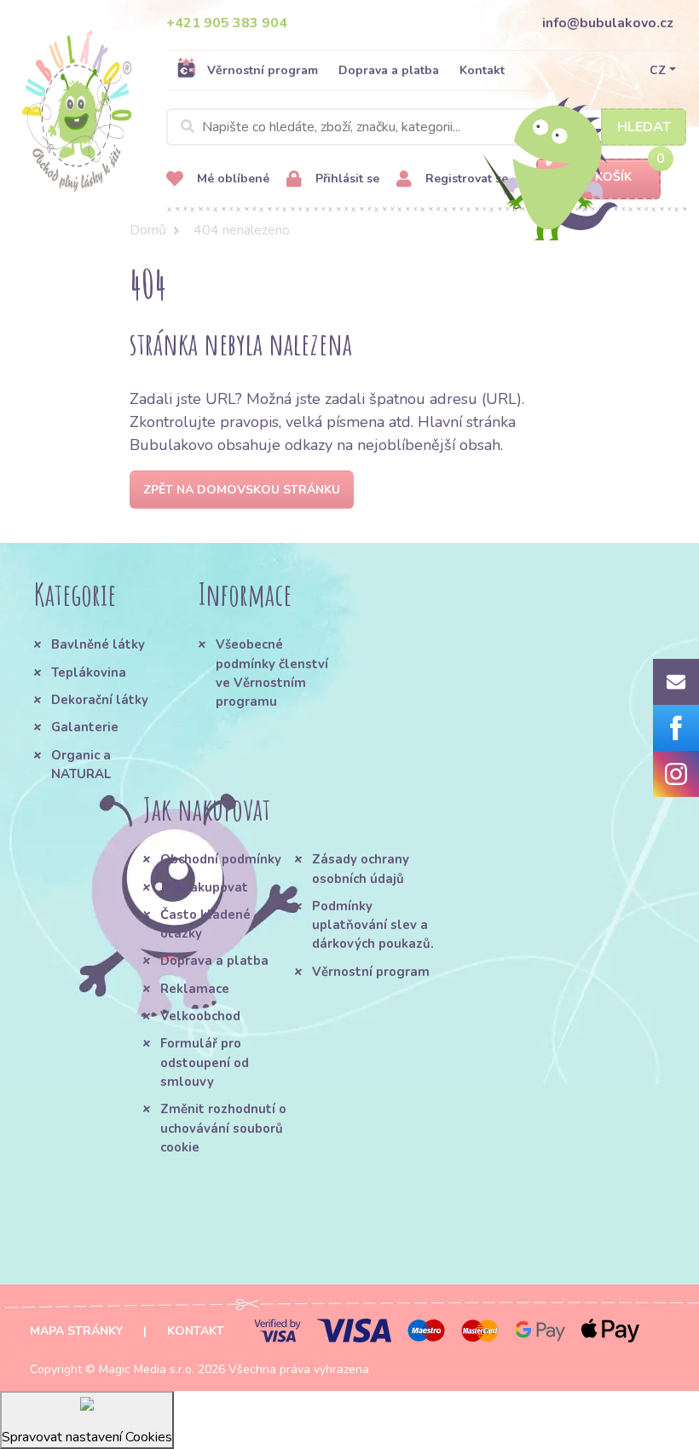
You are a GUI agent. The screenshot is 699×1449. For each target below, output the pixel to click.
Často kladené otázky (205, 924)
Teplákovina (88, 672)
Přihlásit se (345, 178)
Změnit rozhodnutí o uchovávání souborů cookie (223, 1128)
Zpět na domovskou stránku (241, 490)
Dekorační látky (99, 699)
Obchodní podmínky (220, 859)
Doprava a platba (388, 70)
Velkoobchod (200, 1016)
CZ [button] (658, 70)
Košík (613, 177)
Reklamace (194, 988)
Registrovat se (465, 178)
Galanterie (84, 727)
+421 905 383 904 (226, 23)
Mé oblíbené (231, 178)
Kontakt (482, 70)
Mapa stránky (76, 1331)
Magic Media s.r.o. (146, 1369)
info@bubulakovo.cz (607, 23)
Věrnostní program (262, 70)
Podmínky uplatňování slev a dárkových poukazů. (373, 925)
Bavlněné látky (98, 644)
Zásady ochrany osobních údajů (360, 868)
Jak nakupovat (204, 887)
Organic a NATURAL (81, 764)
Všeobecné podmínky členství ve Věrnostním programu (272, 673)
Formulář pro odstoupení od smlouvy (204, 1062)
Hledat (644, 127)
